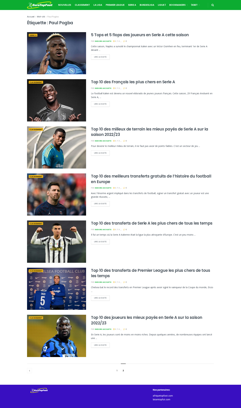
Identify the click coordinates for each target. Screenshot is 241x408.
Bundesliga (147, 5)
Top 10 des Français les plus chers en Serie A (133, 82)
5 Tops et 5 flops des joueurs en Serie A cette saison (140, 35)
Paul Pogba (53, 16)
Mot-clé (41, 16)
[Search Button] (212, 5)
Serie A (132, 5)
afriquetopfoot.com (163, 395)
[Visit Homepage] (39, 5)
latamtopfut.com (161, 399)
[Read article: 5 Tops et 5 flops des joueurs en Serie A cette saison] (56, 53)
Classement (82, 5)
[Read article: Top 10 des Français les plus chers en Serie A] (56, 100)
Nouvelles (64, 5)
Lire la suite (102, 56)
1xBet (194, 5)
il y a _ (118, 41)
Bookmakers (177, 5)
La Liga (97, 5)
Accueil (30, 16)
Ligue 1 (162, 5)
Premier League (115, 5)
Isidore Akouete (103, 41)
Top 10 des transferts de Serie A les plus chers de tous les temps (151, 223)
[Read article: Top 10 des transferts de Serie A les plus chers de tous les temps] (56, 241)
